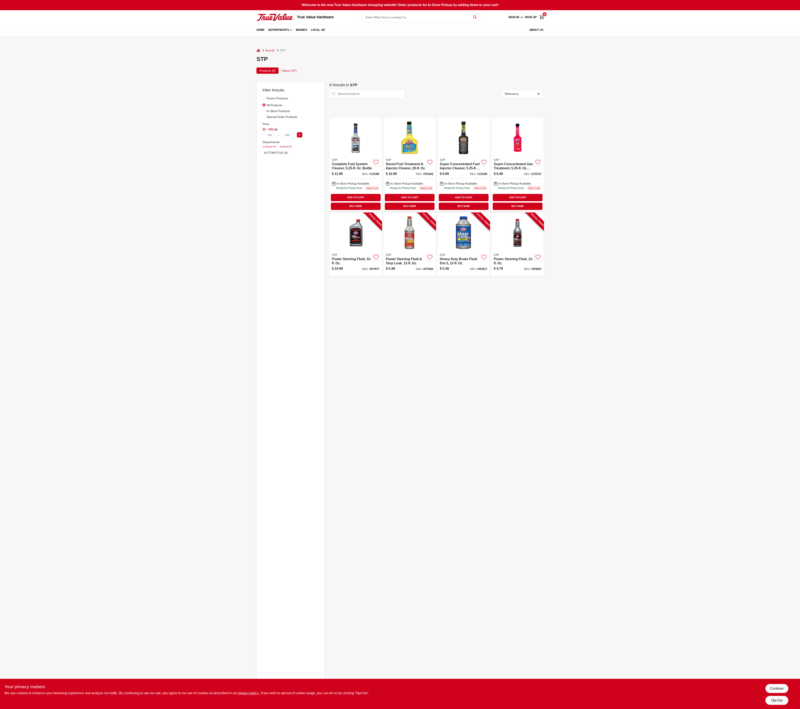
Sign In (513, 17)
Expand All (286, 146)
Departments (278, 29)
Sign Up (531, 17)
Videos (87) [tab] (289, 70)
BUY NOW (356, 206)
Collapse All (269, 146)
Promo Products (277, 98)
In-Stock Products (278, 111)
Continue (777, 688)
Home (260, 29)
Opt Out (776, 700)
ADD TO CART (355, 197)
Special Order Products (282, 117)
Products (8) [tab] (267, 70)
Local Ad (318, 29)
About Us (536, 29)
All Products (274, 105)
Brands (301, 29)
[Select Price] (299, 134)
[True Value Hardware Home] (275, 17)
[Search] (475, 17)
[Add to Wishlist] (376, 162)
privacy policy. (248, 693)
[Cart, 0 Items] (542, 17)
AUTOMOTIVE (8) (276, 152)
